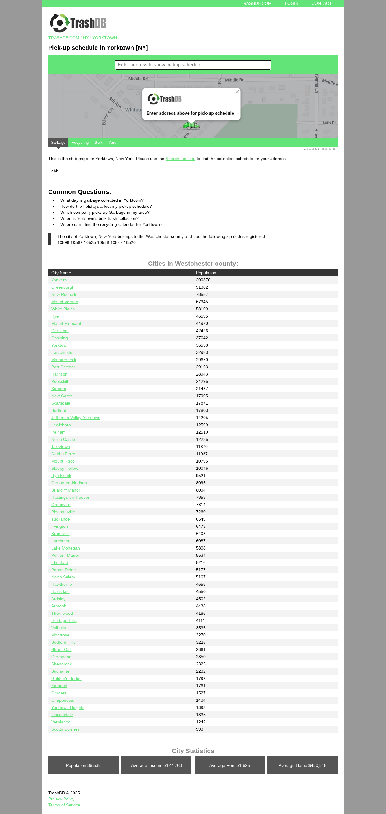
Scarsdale (60, 403)
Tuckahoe (60, 519)
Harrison (59, 374)
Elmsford (59, 562)
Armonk (58, 606)
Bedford (58, 410)
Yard (112, 142)
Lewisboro (61, 424)
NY (86, 37)
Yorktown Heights (67, 707)
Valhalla (58, 627)
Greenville (61, 504)
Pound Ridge (63, 569)
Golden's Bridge (66, 678)
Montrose (60, 635)
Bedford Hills (63, 642)
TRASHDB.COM (63, 37)
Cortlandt (60, 330)
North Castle (63, 439)
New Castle (62, 395)
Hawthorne (61, 584)
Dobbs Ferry (63, 453)
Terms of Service (64, 805)
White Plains (63, 308)
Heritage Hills (64, 620)
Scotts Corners (65, 729)
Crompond (61, 656)
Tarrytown (60, 446)
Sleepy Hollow (64, 468)
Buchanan (61, 671)
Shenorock (61, 664)
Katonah (59, 685)
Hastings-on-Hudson (70, 497)
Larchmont (61, 540)
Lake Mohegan (65, 548)
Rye (55, 316)
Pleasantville (63, 511)
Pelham (58, 432)
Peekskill (59, 381)
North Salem (63, 577)
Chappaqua (62, 700)
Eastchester (62, 352)
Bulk (99, 142)
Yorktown (104, 37)
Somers (58, 388)
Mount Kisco (63, 461)
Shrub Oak (61, 649)
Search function (180, 158)
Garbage (58, 142)
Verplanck (60, 721)
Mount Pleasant (66, 323)
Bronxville (60, 533)
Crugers (59, 693)
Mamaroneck (63, 359)
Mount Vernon (64, 301)
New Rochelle (64, 294)
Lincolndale (62, 714)
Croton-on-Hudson (69, 482)
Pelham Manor (65, 555)
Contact (322, 3)
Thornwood (62, 613)
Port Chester (63, 366)
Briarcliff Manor (65, 490)
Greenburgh (62, 287)
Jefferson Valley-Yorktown (75, 417)
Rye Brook (61, 475)
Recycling (80, 142)
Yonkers (59, 279)
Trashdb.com (256, 3)
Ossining (59, 337)
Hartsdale (60, 591)
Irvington (59, 526)
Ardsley (58, 598)
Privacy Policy (61, 798)
